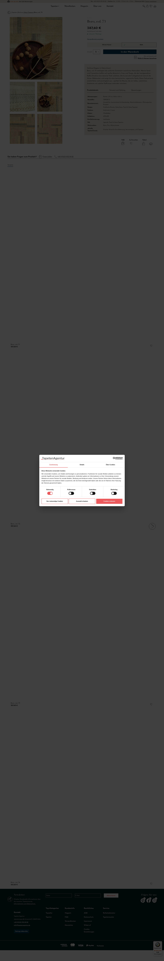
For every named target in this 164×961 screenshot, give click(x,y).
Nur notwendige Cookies (55, 501)
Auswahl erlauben (82, 501)
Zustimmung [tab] (53, 464)
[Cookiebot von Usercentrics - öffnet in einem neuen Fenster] (114, 458)
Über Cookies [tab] (110, 464)
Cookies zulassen (109, 501)
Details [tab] (82, 464)
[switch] (71, 493)
